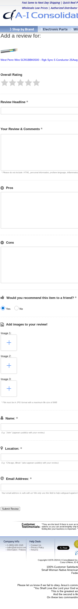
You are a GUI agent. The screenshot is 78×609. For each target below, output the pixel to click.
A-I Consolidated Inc (68, 560)
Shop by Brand (23, 29)
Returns (34, 550)
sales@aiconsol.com (16, 547)
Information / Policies (16, 550)
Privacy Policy (37, 547)
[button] (4, 82)
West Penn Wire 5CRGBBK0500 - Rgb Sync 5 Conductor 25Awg (39, 59)
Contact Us (35, 545)
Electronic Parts (55, 29)
